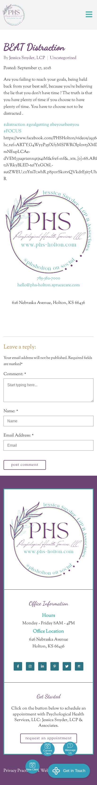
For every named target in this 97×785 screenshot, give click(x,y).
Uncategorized (63, 58)
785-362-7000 (48, 278)
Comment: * (15, 374)
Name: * (11, 411)
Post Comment (24, 465)
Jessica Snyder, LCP (27, 58)
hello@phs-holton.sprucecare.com (48, 285)
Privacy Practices (18, 771)
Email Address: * (19, 435)
